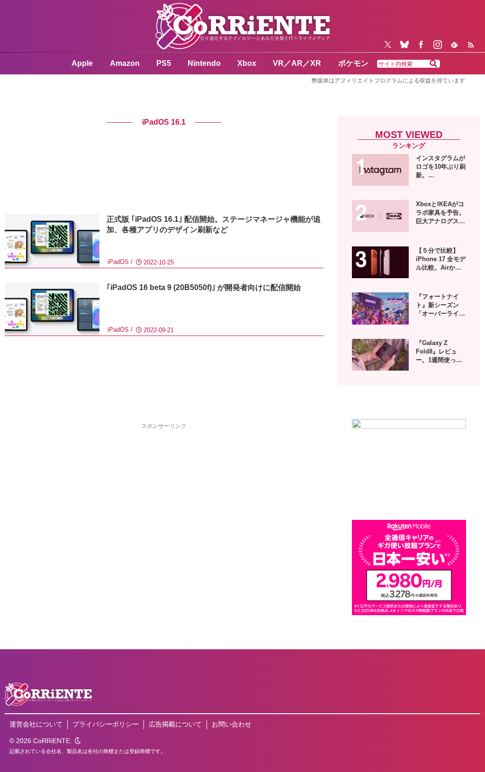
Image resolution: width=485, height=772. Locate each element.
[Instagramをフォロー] (438, 44)
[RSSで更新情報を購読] (471, 44)
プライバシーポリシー (105, 724)
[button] (433, 64)
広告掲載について (175, 724)
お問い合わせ (231, 724)
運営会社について (36, 724)
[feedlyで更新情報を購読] (454, 44)
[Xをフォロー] (388, 44)
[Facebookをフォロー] (421, 44)
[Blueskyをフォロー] (404, 44)
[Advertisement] (84, 497)
